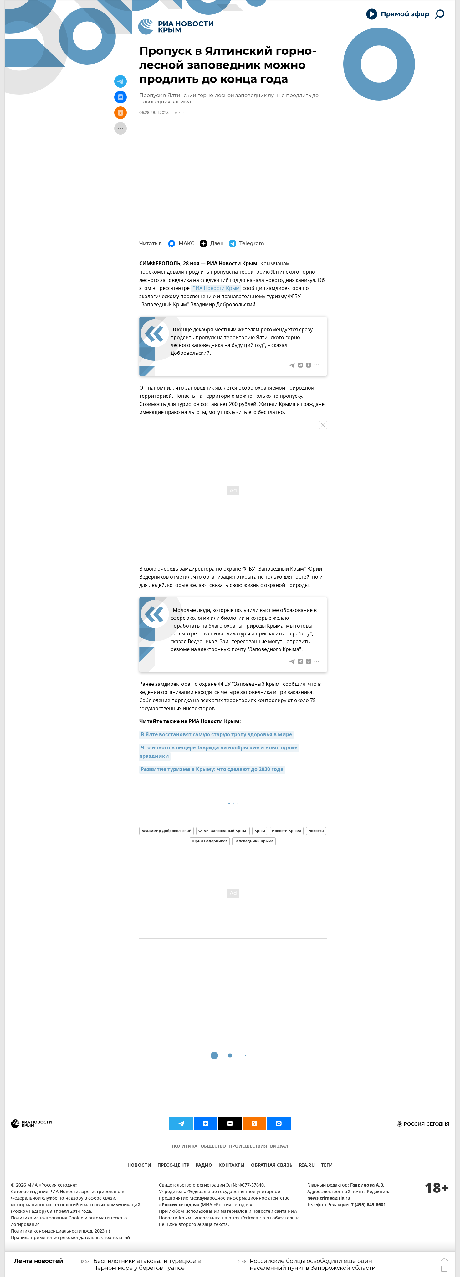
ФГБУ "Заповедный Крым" (223, 831)
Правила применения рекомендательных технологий (70, 1238)
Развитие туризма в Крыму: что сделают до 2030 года (212, 770)
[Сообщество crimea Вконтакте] (205, 1123)
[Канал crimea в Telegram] (181, 1123)
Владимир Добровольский (166, 831)
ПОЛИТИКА (184, 1146)
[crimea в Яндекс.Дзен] (230, 1123)
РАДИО (204, 1166)
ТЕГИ (327, 1166)
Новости (316, 831)
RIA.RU (307, 1166)
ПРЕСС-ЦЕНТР (173, 1166)
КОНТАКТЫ (231, 1166)
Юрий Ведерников (209, 841)
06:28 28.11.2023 (154, 112)
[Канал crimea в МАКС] (279, 1123)
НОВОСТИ (139, 1166)
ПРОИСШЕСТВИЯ (248, 1146)
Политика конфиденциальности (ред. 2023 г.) (60, 1231)
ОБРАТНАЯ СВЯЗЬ (272, 1166)
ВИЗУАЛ (279, 1146)
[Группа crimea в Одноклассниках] (254, 1123)
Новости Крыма (286, 831)
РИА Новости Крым (216, 288)
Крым (259, 831)
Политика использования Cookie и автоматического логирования (69, 1221)
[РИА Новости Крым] (175, 27)
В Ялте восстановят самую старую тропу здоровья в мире (216, 735)
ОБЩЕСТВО (213, 1146)
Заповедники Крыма (253, 841)
